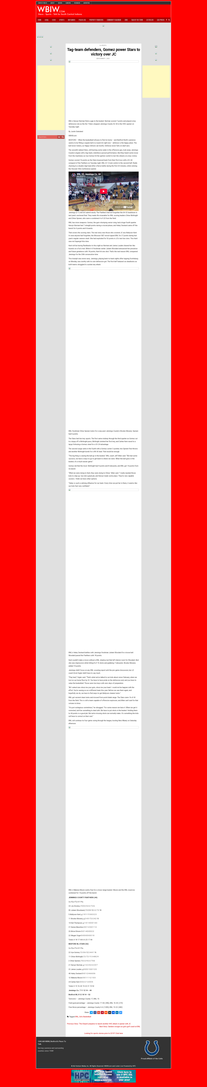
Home (39, 20)
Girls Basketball (85, 1017)
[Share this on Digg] (113, 1012)
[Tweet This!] (91, 1012)
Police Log (82, 20)
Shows (60, 3)
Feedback (77, 3)
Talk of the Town (137, 20)
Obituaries (71, 20)
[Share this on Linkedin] (116, 1012)
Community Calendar (114, 20)
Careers (68, 3)
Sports (61, 20)
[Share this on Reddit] (105, 1012)
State (54, 20)
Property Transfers (96, 20)
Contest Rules (42, 3)
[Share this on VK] (109, 1012)
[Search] (169, 19)
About (52, 3)
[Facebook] (166, 19)
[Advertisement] (51, 97)
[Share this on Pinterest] (102, 1012)
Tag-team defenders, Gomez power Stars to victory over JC (103, 52)
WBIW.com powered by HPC (103, 1085)
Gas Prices (160, 20)
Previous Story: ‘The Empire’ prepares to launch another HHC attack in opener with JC (99, 1024)
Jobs (126, 20)
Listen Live (150, 20)
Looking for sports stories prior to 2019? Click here (103, 1033)
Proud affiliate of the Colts (152, 1059)
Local (47, 20)
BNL (76, 1017)
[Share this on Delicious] (120, 1012)
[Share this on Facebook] (94, 1012)
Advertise (86, 3)
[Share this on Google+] (98, 1012)
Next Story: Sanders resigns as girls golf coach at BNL (119, 1027)
